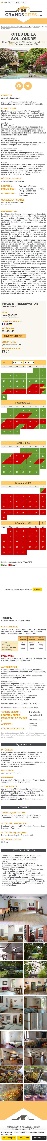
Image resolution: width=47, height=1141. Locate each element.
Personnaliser (39, 1138)
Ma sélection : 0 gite (15, 2)
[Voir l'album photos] (19, 89)
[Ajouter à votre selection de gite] (28, 89)
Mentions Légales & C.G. (23, 1129)
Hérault (36, 27)
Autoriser (37, 589)
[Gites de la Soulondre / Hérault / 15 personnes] (23, 78)
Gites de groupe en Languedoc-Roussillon (16, 27)
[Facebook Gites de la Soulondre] (3, 352)
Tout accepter (9, 1138)
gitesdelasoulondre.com (11, 345)
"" (6, 815)
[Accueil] (23, 11)
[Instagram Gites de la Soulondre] (7, 352)
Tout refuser (24, 1138)
